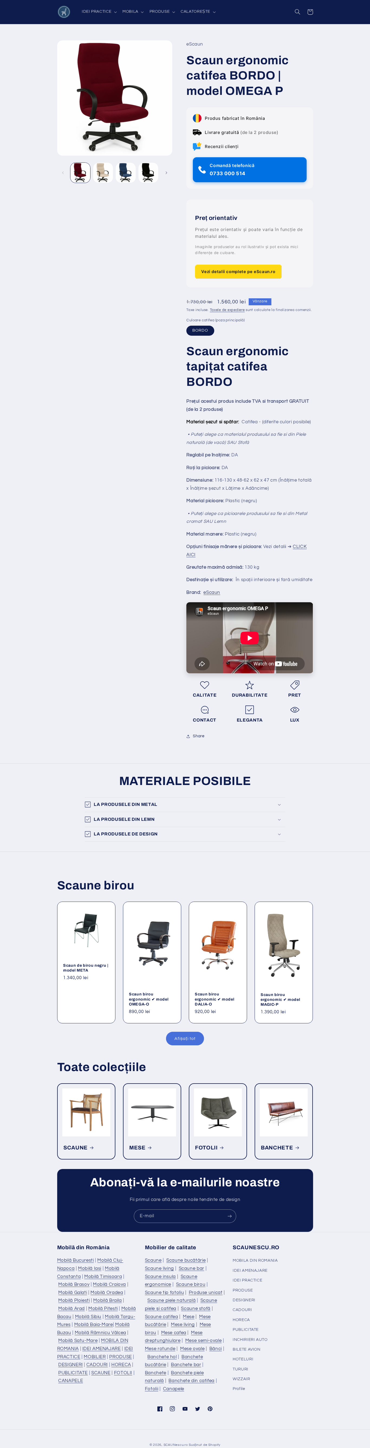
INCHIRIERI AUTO (250, 1340)
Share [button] (198, 736)
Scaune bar (191, 1268)
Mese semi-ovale (203, 1340)
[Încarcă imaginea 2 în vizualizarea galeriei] (103, 172)
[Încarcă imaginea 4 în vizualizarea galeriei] (148, 172)
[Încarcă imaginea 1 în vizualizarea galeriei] (80, 172)
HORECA (121, 1364)
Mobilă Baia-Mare (93, 1324)
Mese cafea (173, 1332)
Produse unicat (206, 1292)
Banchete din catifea (191, 1380)
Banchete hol (162, 1356)
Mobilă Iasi (89, 1268)
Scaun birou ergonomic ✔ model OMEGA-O (148, 999)
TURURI (240, 1369)
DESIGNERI (70, 1364)
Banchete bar (186, 1364)
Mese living (183, 1324)
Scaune (153, 1260)
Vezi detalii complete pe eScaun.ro (238, 271)
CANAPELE (70, 1380)
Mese (188, 1316)
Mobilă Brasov (73, 1284)
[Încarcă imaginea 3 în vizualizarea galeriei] (125, 172)
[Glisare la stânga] (63, 173)
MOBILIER (95, 1356)
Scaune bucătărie (186, 1260)
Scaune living (159, 1268)
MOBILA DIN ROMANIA (255, 1260)
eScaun (211, 592)
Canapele (173, 1388)
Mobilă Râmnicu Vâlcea (100, 1332)
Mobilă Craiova (109, 1284)
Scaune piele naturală (171, 1300)
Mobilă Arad (71, 1308)
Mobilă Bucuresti (75, 1260)
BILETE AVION (247, 1349)
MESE (137, 1147)
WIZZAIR (241, 1379)
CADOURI (97, 1364)
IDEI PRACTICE (247, 1280)
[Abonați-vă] (229, 1216)
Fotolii (151, 1388)
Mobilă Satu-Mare (78, 1340)
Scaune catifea (161, 1316)
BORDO (200, 331)
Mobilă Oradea (106, 1292)
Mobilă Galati (72, 1292)
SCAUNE (75, 1147)
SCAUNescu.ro (176, 1444)
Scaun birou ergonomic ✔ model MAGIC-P (280, 999)
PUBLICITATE (73, 1372)
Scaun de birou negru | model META (86, 967)
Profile (239, 1389)
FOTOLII (206, 1147)
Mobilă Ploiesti (74, 1300)
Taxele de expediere (227, 310)
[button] (98, 12)
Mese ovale (192, 1348)
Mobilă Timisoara (103, 1276)
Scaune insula (160, 1276)
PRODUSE (120, 1356)
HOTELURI (243, 1359)
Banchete (155, 1372)
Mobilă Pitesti (103, 1308)
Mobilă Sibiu (88, 1316)
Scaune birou (191, 1284)
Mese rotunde (160, 1348)
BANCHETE (277, 1147)
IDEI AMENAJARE (101, 1348)
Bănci (215, 1348)
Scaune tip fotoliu (164, 1292)
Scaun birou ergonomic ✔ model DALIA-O (214, 999)
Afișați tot (185, 1038)
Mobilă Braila (107, 1300)
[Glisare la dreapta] (166, 173)
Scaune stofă (195, 1308)
